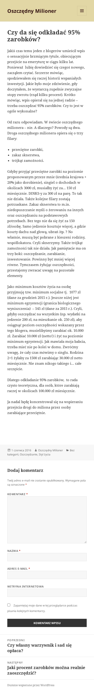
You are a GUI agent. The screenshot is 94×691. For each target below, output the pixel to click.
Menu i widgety (82, 15)
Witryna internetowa (25, 586)
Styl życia (44, 454)
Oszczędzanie (28, 454)
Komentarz (17, 494)
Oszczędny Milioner (31, 10)
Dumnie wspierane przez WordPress (30, 685)
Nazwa (14, 551)
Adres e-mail (18, 569)
